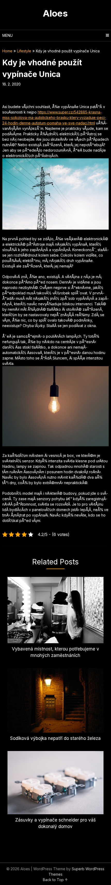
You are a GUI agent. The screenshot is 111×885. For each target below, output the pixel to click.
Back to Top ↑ (55, 879)
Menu (7, 35)
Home (7, 51)
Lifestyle (24, 51)
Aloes (55, 13)
